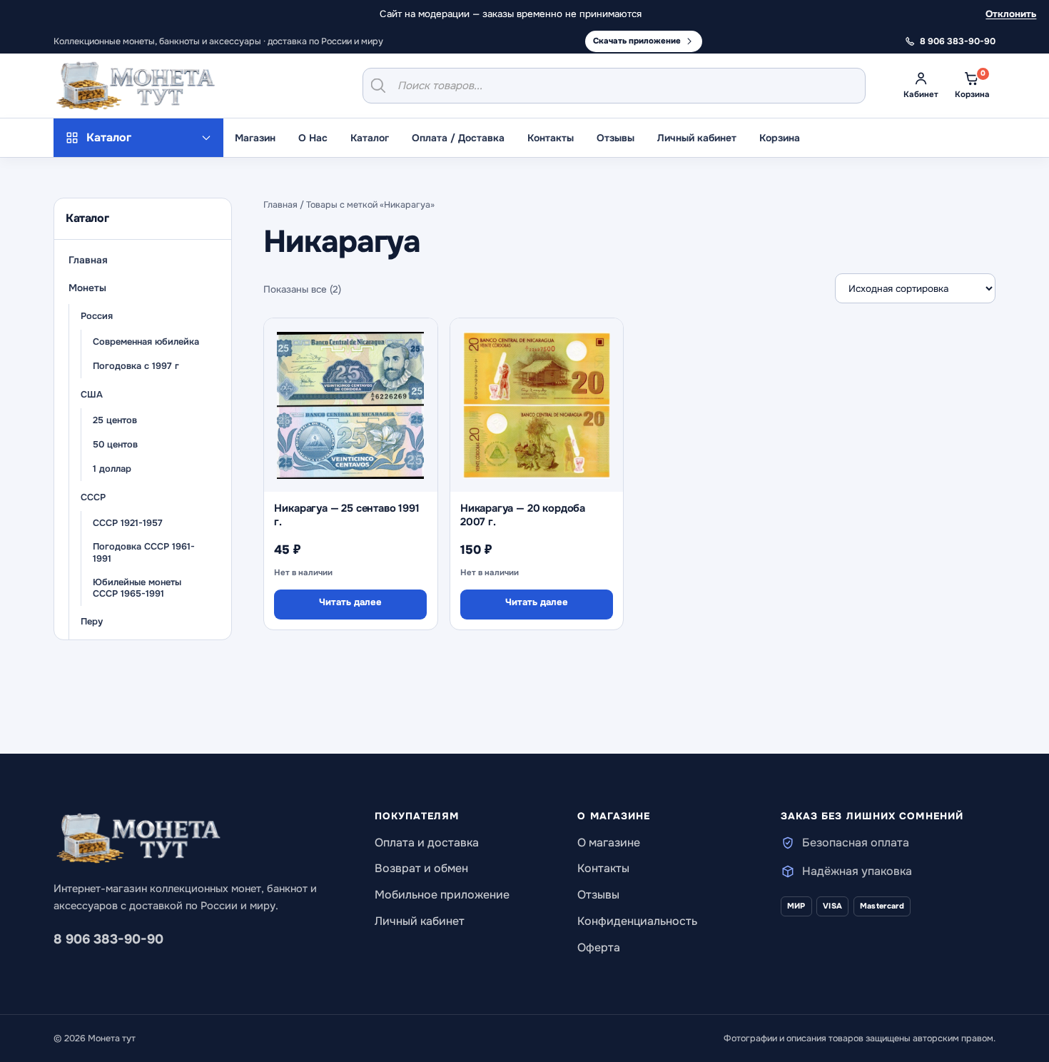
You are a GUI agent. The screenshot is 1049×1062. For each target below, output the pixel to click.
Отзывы (615, 137)
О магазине (608, 842)
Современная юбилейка (146, 342)
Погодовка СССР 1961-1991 (144, 553)
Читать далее (350, 602)
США (92, 394)
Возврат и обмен (421, 868)
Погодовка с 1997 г (136, 366)
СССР (93, 497)
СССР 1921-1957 (128, 523)
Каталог (369, 137)
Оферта (598, 947)
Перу (92, 621)
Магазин (255, 137)
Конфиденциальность (637, 921)
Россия (97, 316)
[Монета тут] (136, 85)
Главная (88, 260)
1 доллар (112, 469)
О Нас (313, 137)
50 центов (115, 444)
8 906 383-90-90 (108, 939)
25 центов (115, 420)
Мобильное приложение (442, 894)
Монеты (87, 288)
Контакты (550, 137)
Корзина (779, 137)
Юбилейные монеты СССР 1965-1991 (137, 588)
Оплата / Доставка (458, 137)
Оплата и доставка (427, 842)
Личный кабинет (696, 137)
